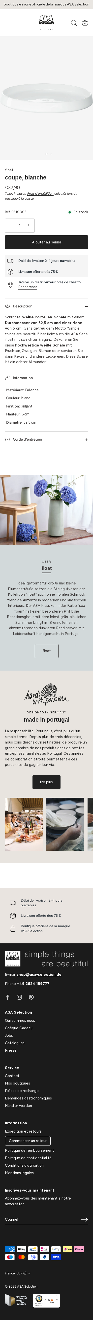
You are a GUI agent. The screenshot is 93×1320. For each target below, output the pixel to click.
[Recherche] (73, 23)
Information (22, 378)
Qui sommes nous (20, 1020)
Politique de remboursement (29, 1150)
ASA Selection (27, 1286)
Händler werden (18, 1105)
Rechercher (27, 287)
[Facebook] (7, 997)
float (9, 170)
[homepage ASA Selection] (46, 22)
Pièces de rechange (22, 1091)
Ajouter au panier (46, 242)
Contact (12, 1076)
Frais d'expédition (40, 193)
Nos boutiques (17, 1083)
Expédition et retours (23, 1131)
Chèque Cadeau (18, 1028)
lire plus (46, 782)
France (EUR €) (16, 1273)
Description (22, 306)
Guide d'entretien (27, 439)
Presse (11, 1050)
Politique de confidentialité (28, 1158)
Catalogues (15, 1043)
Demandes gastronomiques (28, 1098)
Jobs (9, 1035)
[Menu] (7, 22)
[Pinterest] (31, 997)
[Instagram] (19, 997)
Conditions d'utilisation (24, 1165)
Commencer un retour (28, 1141)
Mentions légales (19, 1173)
